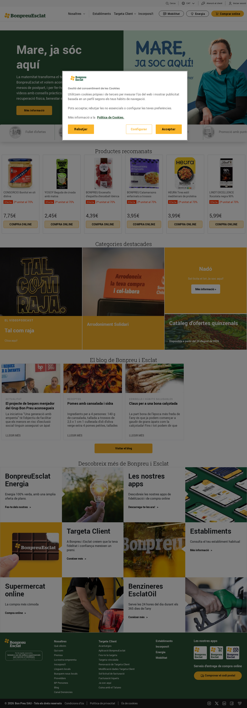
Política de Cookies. (110, 117)
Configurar (139, 129)
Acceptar (168, 129)
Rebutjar (80, 129)
